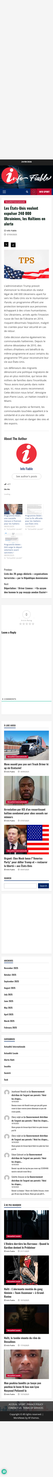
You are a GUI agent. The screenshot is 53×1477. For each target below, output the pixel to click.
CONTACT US (15, 1407)
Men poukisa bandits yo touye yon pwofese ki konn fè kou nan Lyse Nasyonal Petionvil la (22, 1387)
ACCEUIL (13, 1404)
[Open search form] (27, 191)
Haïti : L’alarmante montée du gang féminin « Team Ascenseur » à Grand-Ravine (24, 1292)
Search (7, 878)
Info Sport (44, 191)
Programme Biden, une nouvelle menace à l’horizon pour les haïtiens (12, 519)
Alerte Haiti (9, 1059)
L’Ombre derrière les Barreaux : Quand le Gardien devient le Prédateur (26, 1245)
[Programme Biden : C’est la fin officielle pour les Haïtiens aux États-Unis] (34, 509)
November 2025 (11, 968)
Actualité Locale (11, 1053)
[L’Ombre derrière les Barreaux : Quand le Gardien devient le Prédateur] (26, 1225)
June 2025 (8, 1001)
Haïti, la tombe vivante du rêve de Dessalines (22, 1340)
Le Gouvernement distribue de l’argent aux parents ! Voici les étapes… (29, 1095)
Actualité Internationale (15, 202)
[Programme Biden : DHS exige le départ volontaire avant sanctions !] (13, 538)
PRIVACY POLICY (35, 1404)
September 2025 (11, 981)
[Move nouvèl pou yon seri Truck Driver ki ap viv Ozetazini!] (26, 745)
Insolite (7, 1066)
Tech (6, 1079)
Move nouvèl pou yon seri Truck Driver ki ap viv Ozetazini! (26, 766)
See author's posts (26, 476)
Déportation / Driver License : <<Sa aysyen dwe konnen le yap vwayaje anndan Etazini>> (25, 588)
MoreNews (19, 1417)
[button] (4, 192)
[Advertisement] (26, 26)
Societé (7, 1073)
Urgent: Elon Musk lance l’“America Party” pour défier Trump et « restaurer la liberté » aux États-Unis (25, 862)
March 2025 (9, 1021)
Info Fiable (11, 230)
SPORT (22, 1404)
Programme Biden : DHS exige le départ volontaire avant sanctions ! (13, 548)
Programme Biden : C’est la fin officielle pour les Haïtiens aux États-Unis (34, 519)
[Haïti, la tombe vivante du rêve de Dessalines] (26, 1319)
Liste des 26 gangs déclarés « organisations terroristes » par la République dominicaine (26, 574)
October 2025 (10, 974)
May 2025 (8, 1007)
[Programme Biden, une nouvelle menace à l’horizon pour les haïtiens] (13, 509)
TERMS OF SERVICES (33, 1407)
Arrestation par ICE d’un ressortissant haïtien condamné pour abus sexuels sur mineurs (26, 813)
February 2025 (10, 1027)
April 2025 (8, 1014)
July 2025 (8, 994)
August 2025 (9, 988)
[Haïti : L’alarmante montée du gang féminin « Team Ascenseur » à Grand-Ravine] (26, 1270)
